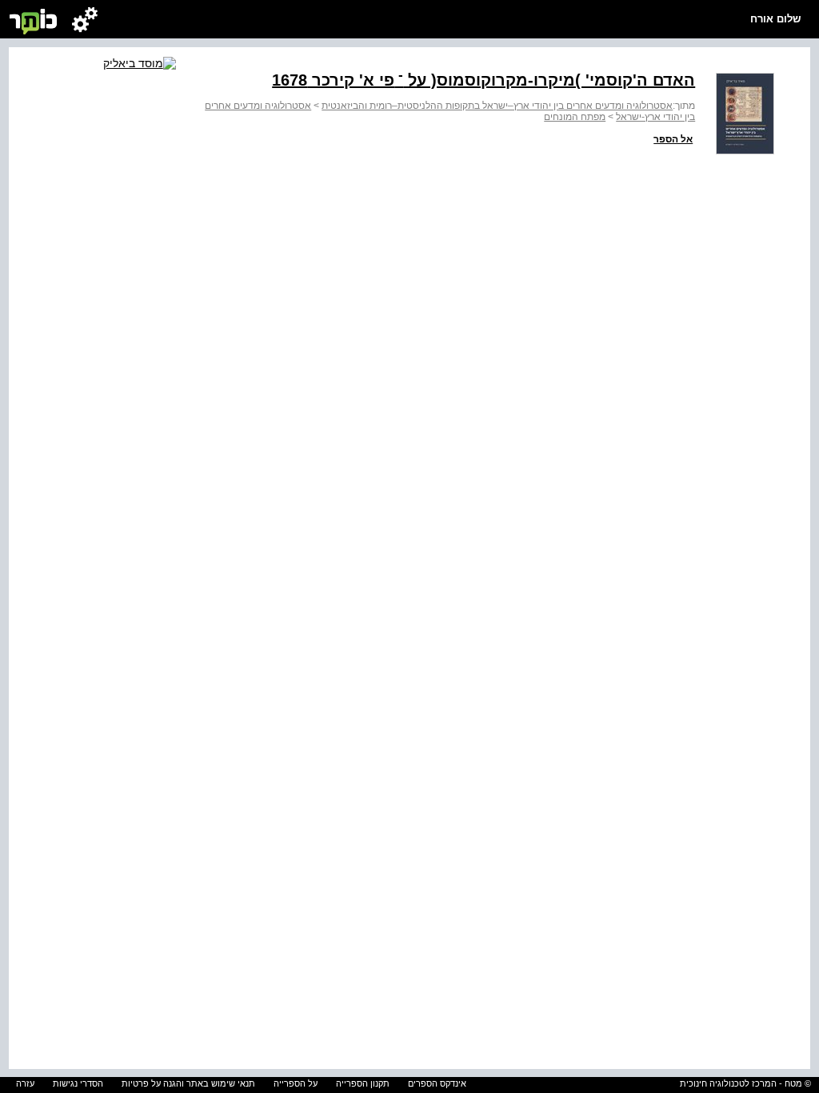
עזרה (25, 1083)
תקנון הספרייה (363, 1083)
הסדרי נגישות (78, 1083)
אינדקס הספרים (437, 1083)
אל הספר (673, 139)
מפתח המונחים (574, 116)
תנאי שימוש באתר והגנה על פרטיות (188, 1083)
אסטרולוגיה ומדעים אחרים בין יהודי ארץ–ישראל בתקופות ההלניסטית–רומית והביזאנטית (497, 105)
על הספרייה (296, 1083)
